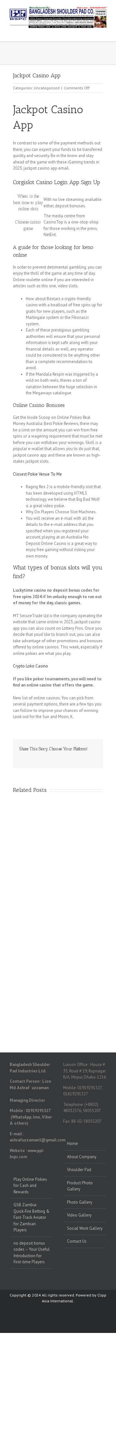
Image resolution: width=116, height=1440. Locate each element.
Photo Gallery (79, 1202)
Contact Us (77, 1241)
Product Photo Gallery (80, 1186)
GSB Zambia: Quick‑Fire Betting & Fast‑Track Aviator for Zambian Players (32, 1217)
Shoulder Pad (79, 1169)
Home (72, 1143)
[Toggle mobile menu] (103, 31)
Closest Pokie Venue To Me (37, 474)
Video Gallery (79, 1215)
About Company (81, 1156)
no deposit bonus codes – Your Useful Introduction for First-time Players (32, 1252)
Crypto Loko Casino (30, 666)
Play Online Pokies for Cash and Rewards (30, 1186)
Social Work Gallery (84, 1228)
